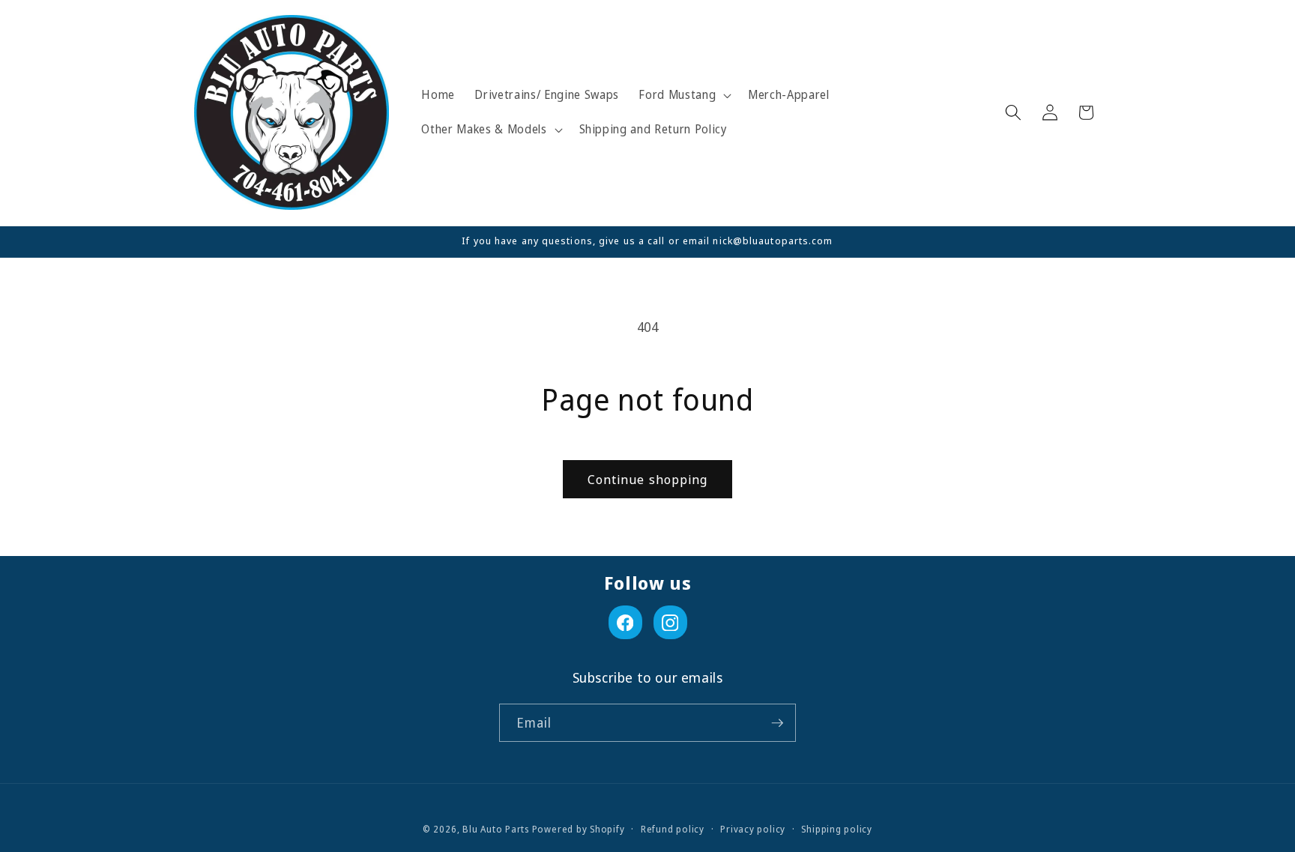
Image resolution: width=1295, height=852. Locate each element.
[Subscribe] (777, 723)
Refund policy (672, 829)
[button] (683, 95)
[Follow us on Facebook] (625, 622)
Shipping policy (836, 829)
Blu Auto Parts (495, 829)
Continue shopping (648, 479)
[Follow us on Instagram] (670, 622)
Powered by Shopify (578, 829)
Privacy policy (752, 829)
